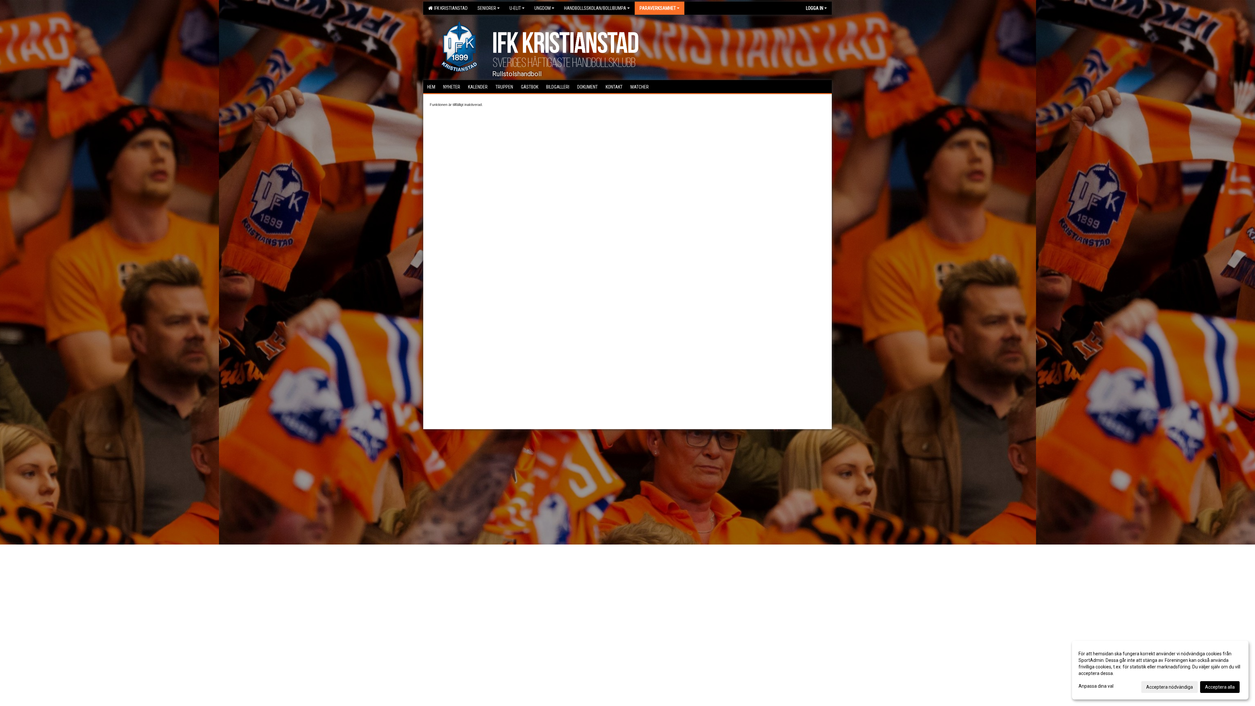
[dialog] (1160, 670)
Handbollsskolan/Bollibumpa (595, 8)
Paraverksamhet (658, 8)
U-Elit (515, 8)
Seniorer (486, 8)
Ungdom (542, 8)
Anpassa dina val (1096, 686)
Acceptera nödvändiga (1169, 687)
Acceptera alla (1220, 687)
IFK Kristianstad (450, 8)
